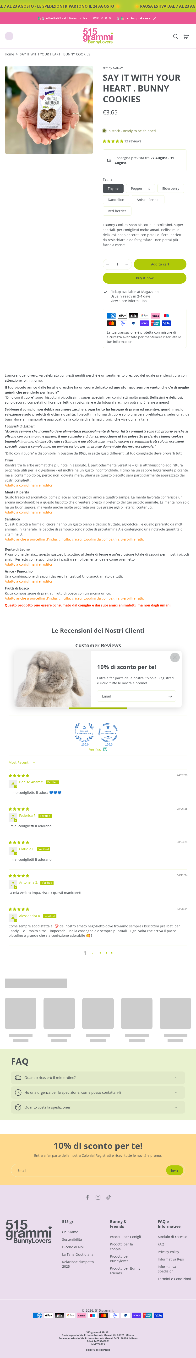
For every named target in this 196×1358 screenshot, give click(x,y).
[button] (113, 141)
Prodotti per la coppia (121, 1246)
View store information (128, 300)
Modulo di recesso (172, 1236)
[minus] (108, 264)
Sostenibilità (72, 1239)
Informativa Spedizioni (167, 1268)
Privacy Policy (168, 1251)
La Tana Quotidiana (77, 1254)
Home (9, 54)
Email (106, 696)
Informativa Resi (171, 1259)
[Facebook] (87, 1197)
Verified (95, 749)
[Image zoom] (49, 110)
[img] (19, 775)
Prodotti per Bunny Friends (125, 1270)
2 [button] (92, 953)
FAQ (161, 1244)
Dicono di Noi (73, 1246)
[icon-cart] (186, 36)
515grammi (104, 1310)
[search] (175, 36)
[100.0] (84, 732)
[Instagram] (98, 1197)
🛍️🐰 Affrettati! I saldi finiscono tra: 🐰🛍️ (81, 18)
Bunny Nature (113, 68)
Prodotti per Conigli (125, 1236)
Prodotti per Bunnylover (119, 1258)
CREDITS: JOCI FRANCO (98, 1350)
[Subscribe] (170, 696)
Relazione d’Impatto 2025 (78, 1264)
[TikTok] (108, 1197)
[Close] (175, 657)
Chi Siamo (70, 1232)
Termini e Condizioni (174, 1278)
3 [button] (100, 953)
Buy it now (144, 278)
